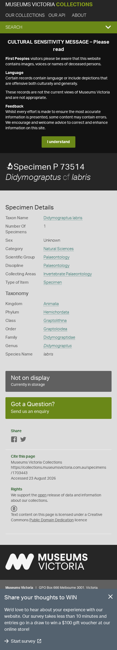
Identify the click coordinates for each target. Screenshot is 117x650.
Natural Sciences (59, 249)
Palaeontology (56, 257)
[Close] (110, 597)
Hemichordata (56, 312)
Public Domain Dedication (51, 520)
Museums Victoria (49, 4)
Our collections (25, 15)
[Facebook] (14, 440)
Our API (56, 15)
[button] (58, 27)
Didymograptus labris (63, 218)
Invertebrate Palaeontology (68, 274)
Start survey (23, 641)
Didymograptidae (59, 337)
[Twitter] (23, 440)
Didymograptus (58, 346)
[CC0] (14, 509)
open (42, 495)
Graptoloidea (55, 329)
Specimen (53, 282)
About (79, 15)
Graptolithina (55, 321)
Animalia (51, 304)
